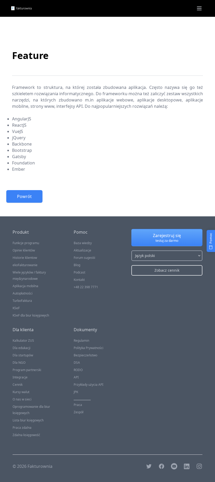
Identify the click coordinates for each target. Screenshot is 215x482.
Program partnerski (27, 370)
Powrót (24, 196)
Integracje (20, 377)
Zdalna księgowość (26, 435)
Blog (77, 265)
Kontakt (79, 279)
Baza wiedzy (83, 243)
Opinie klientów (24, 250)
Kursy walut (21, 392)
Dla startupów (23, 355)
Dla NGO (19, 362)
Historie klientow (25, 257)
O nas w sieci (22, 399)
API (76, 377)
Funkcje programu (26, 243)
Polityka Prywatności (88, 348)
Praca (78, 405)
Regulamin (81, 340)
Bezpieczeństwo (85, 355)
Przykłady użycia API (88, 384)
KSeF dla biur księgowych (31, 315)
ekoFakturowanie (25, 265)
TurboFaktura (22, 300)
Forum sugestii (84, 257)
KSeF (16, 308)
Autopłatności (23, 293)
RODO (78, 370)
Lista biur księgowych (28, 420)
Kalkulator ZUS (23, 340)
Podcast (79, 272)
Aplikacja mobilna (25, 286)
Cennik (18, 384)
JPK (76, 392)
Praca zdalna (22, 427)
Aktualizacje (82, 250)
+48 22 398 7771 (86, 287)
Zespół (78, 412)
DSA (77, 362)
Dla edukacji (21, 348)
